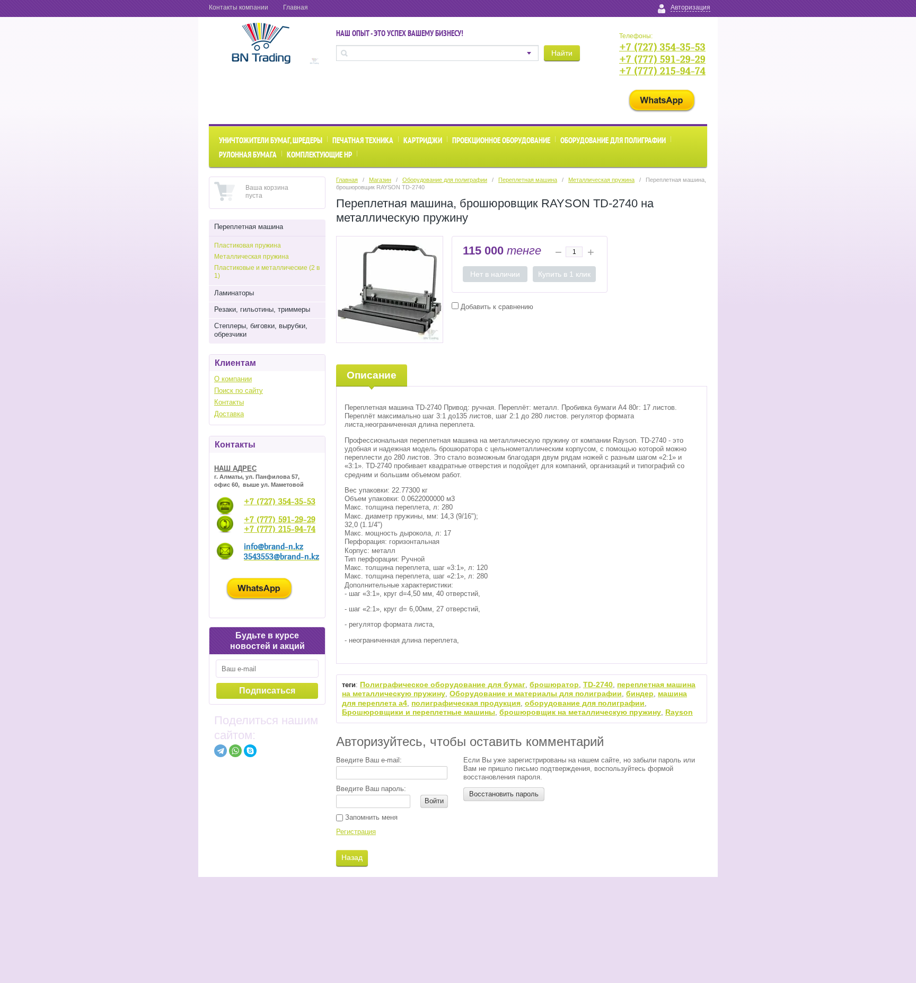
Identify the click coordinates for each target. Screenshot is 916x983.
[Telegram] (220, 750)
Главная (295, 7)
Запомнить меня (370, 817)
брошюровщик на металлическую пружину (580, 712)
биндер (640, 693)
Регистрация (356, 832)
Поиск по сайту (238, 390)
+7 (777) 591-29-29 (662, 59)
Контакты (229, 402)
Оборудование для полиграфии (613, 140)
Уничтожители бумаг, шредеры (270, 140)
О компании (233, 379)
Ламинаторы (234, 293)
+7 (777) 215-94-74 (662, 70)
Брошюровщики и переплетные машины (418, 712)
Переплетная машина (248, 227)
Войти (434, 801)
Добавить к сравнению (496, 307)
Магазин (380, 180)
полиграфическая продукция (466, 703)
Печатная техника (362, 140)
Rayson (679, 712)
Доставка (229, 414)
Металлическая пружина (251, 256)
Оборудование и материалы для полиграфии (536, 693)
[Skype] (250, 750)
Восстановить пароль (504, 794)
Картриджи (422, 140)
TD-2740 (598, 684)
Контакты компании (238, 7)
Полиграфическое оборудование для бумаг (442, 684)
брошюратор (554, 684)
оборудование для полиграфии (585, 703)
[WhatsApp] (235, 750)
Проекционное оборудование (501, 140)
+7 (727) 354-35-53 (662, 46)
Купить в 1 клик (564, 274)
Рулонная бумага (248, 155)
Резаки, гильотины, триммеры (262, 309)
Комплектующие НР (319, 155)
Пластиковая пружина (247, 245)
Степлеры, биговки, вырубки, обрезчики (260, 330)
